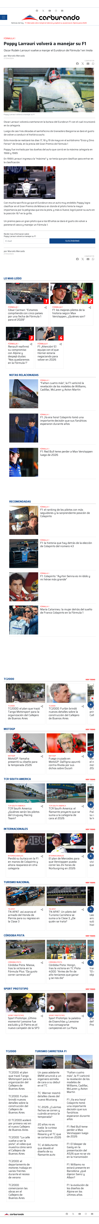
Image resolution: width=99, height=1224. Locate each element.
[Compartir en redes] (45, 307)
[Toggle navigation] (3, 17)
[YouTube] (49, 10)
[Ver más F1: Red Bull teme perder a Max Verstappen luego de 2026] (23, 462)
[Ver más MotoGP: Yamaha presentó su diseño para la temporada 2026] (25, 743)
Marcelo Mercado (16, 55)
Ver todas (90, 680)
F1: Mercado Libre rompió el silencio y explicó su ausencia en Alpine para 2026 (56, 23)
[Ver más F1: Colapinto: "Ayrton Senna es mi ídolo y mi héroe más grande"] (23, 586)
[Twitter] (43, 10)
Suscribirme (72, 241)
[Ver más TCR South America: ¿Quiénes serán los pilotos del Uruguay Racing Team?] (25, 793)
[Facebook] (37, 10)
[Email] (62, 10)
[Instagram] (56, 10)
